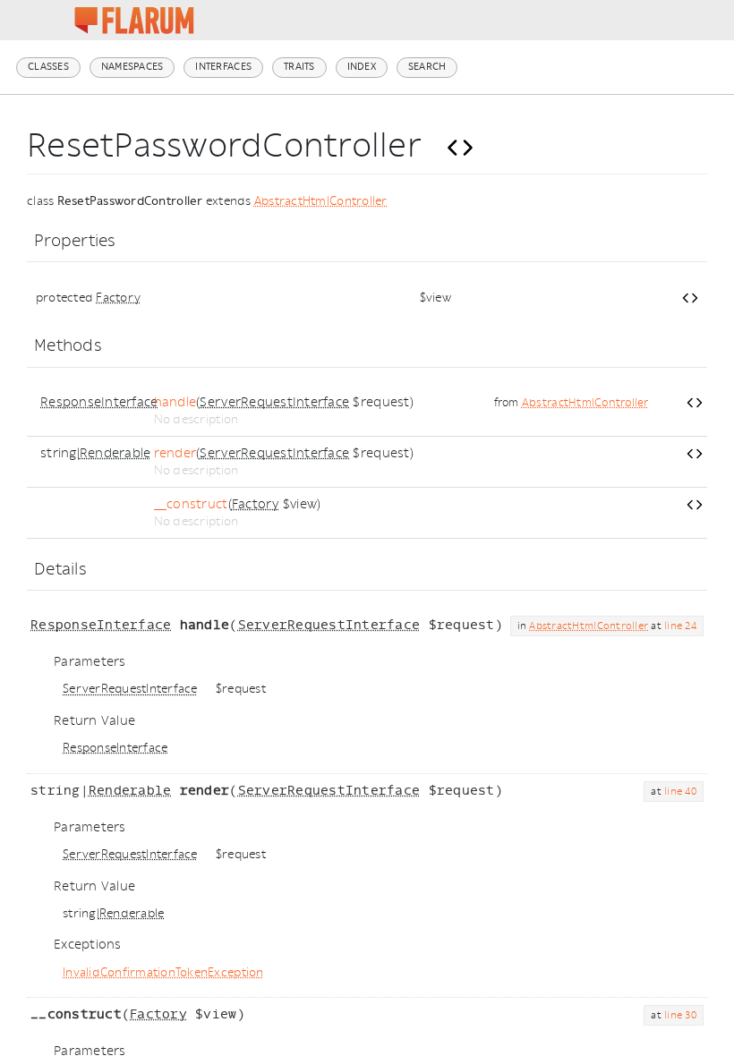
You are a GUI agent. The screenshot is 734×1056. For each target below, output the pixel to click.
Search (427, 66)
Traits (299, 66)
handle (175, 402)
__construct (191, 504)
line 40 (680, 791)
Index (361, 66)
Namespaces (132, 66)
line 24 (680, 626)
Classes (48, 66)
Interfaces (223, 66)
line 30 (680, 1015)
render (175, 453)
